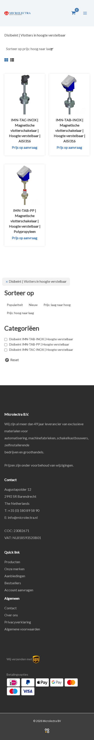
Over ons (11, 615)
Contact (10, 608)
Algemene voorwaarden (22, 629)
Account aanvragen (18, 590)
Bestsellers (12, 583)
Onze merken (14, 569)
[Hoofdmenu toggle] (85, 13)
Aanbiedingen (14, 576)
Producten (12, 562)
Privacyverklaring (17, 622)
